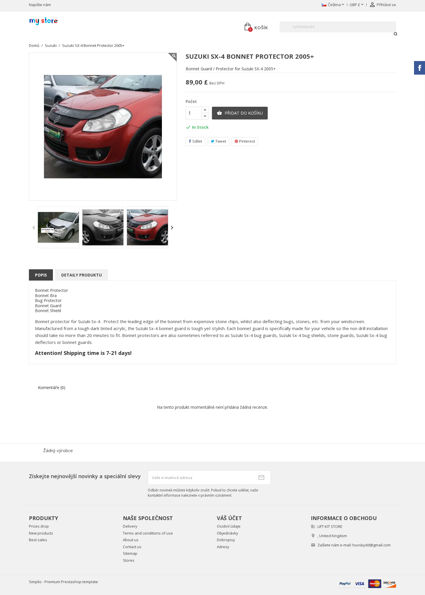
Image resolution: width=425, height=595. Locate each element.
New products (41, 533)
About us (130, 539)
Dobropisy (226, 539)
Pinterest (247, 141)
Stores (128, 560)
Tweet (220, 141)
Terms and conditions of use (148, 533)
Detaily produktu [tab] (81, 275)
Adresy (223, 546)
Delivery (130, 526)
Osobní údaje (229, 526)
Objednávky (227, 533)
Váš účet (229, 518)
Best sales (38, 539)
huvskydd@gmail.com (371, 545)
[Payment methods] (367, 583)
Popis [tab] (41, 275)
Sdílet (197, 141)
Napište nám (40, 4)
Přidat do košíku (240, 113)
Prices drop (39, 526)
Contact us (132, 546)
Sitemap (130, 553)
